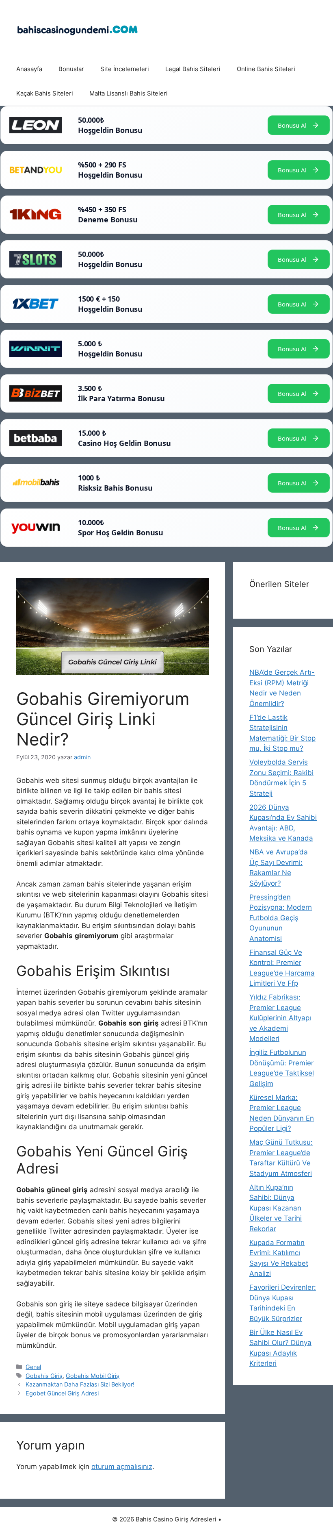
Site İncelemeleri (124, 69)
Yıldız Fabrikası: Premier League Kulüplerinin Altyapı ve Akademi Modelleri (280, 1018)
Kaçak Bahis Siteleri (44, 93)
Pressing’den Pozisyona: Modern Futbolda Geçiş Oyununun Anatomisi (280, 918)
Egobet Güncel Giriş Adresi (62, 1393)
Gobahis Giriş (44, 1375)
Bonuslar (71, 69)
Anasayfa (29, 69)
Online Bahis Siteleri (266, 69)
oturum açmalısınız (121, 1466)
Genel (33, 1366)
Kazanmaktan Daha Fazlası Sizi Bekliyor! (80, 1384)
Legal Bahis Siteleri (193, 69)
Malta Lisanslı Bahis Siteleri (128, 93)
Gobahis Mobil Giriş (92, 1375)
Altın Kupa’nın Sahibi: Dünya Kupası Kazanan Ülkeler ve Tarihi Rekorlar (275, 1208)
